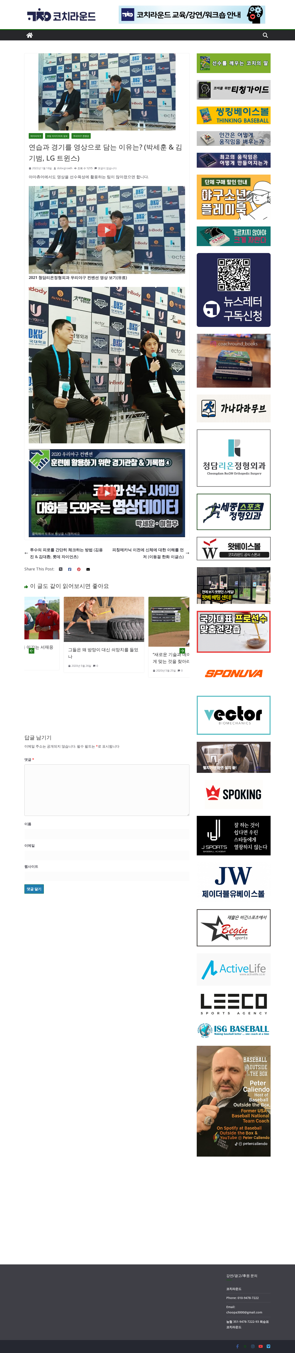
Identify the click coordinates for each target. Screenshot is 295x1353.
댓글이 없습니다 (107, 168)
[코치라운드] (29, 35)
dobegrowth (64, 168)
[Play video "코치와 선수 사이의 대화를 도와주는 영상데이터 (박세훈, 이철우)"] (107, 493)
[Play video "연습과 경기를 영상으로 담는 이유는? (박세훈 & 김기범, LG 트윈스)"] (107, 230)
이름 (27, 823)
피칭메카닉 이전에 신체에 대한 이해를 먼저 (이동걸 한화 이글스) (148, 553)
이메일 (29, 845)
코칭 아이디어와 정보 (57, 135)
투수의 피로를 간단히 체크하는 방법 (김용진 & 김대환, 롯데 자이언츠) (66, 553)
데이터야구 (35, 135)
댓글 (29, 759)
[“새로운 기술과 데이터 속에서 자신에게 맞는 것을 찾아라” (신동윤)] (107, 600)
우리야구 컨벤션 (81, 135)
